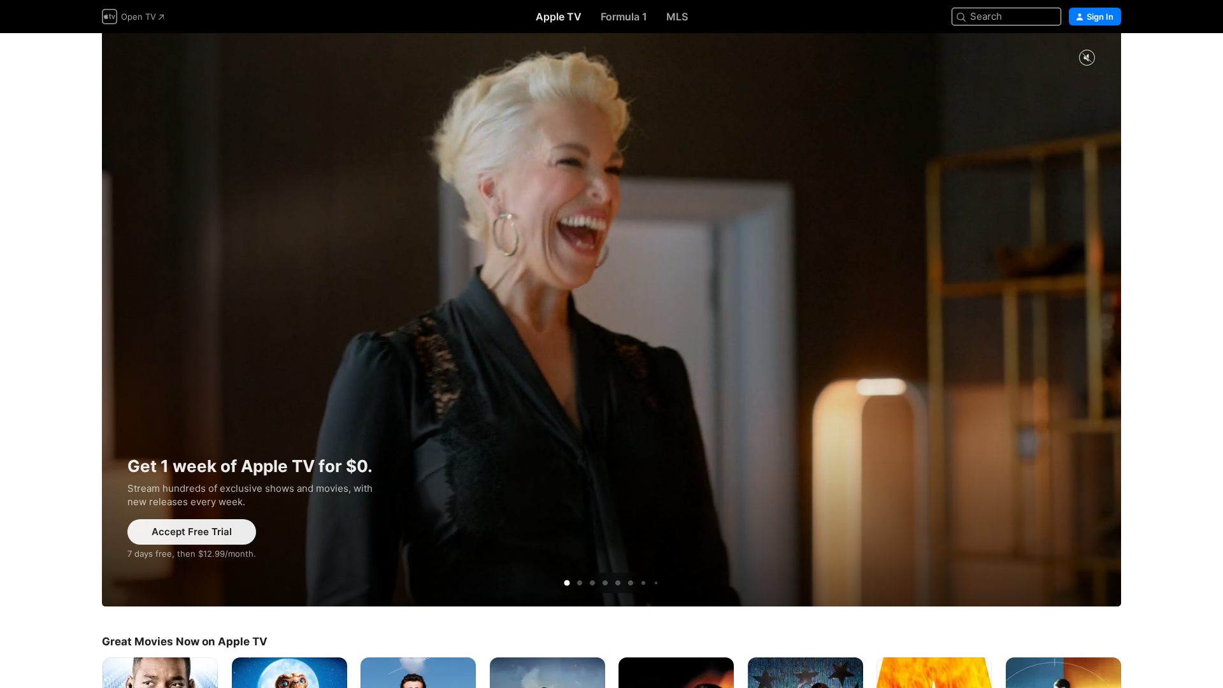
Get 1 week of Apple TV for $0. (611, 319)
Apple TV (559, 16)
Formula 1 (624, 16)
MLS (677, 16)
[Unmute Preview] (1087, 58)
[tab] (567, 583)
